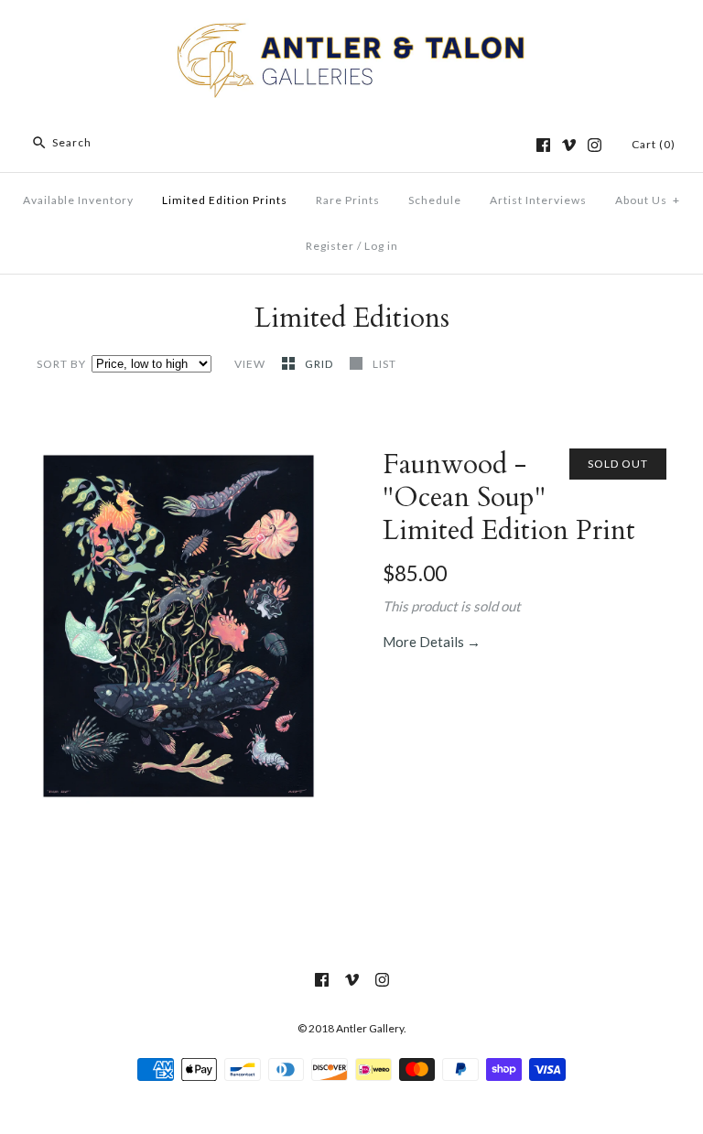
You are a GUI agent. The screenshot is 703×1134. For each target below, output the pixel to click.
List (384, 364)
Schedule (434, 200)
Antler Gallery (370, 1028)
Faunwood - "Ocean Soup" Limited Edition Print (509, 497)
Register (330, 246)
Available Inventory (78, 200)
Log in (381, 246)
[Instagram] (594, 145)
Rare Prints (348, 200)
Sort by (61, 364)
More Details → (432, 641)
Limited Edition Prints (224, 200)
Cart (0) (654, 144)
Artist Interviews (538, 200)
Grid (320, 364)
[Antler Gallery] (351, 29)
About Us (647, 200)
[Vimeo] (569, 145)
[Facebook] (543, 145)
